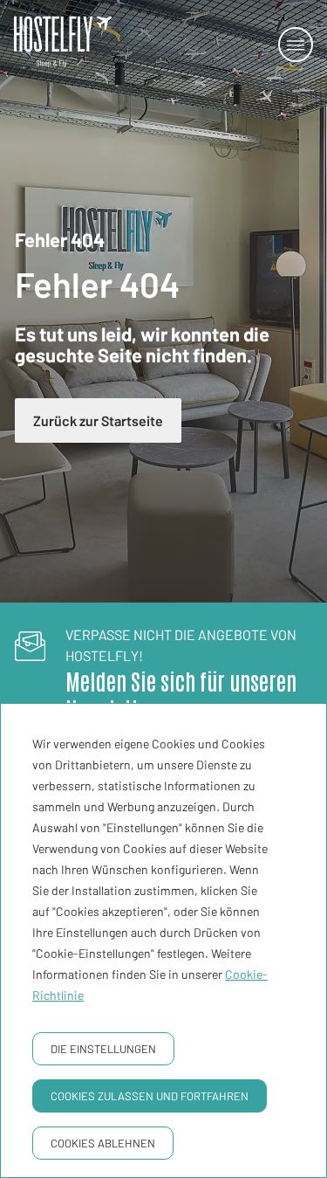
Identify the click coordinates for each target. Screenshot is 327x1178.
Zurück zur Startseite (98, 420)
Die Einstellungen (103, 1049)
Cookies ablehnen (103, 1143)
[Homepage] (52, 44)
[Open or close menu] (295, 44)
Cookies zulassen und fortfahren (150, 1096)
